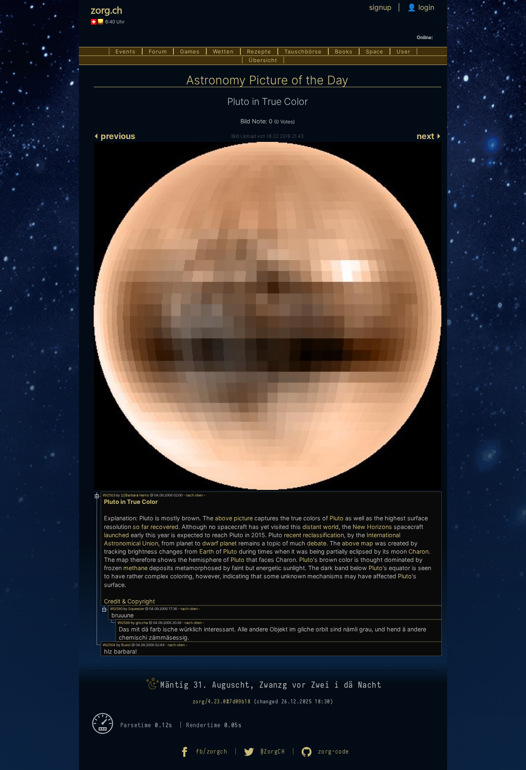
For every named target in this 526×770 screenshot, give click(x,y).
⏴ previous (114, 136)
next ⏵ (429, 136)
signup (380, 7)
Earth (206, 551)
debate (316, 543)
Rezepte (259, 51)
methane (135, 567)
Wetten (223, 51)
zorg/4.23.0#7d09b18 (222, 702)
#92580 (116, 609)
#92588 (124, 623)
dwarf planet (219, 543)
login (425, 7)
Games (190, 51)
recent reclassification (314, 534)
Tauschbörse (303, 51)
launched (116, 534)
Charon (418, 551)
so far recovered (155, 526)
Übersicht (263, 60)
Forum (158, 51)
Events (125, 51)
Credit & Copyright (129, 601)
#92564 (109, 645)
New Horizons (372, 526)
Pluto (337, 518)
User (404, 51)
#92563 (109, 495)
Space (374, 51)
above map (357, 543)
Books (344, 51)
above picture (234, 518)
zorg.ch (106, 9)
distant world (320, 526)
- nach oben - (193, 495)
